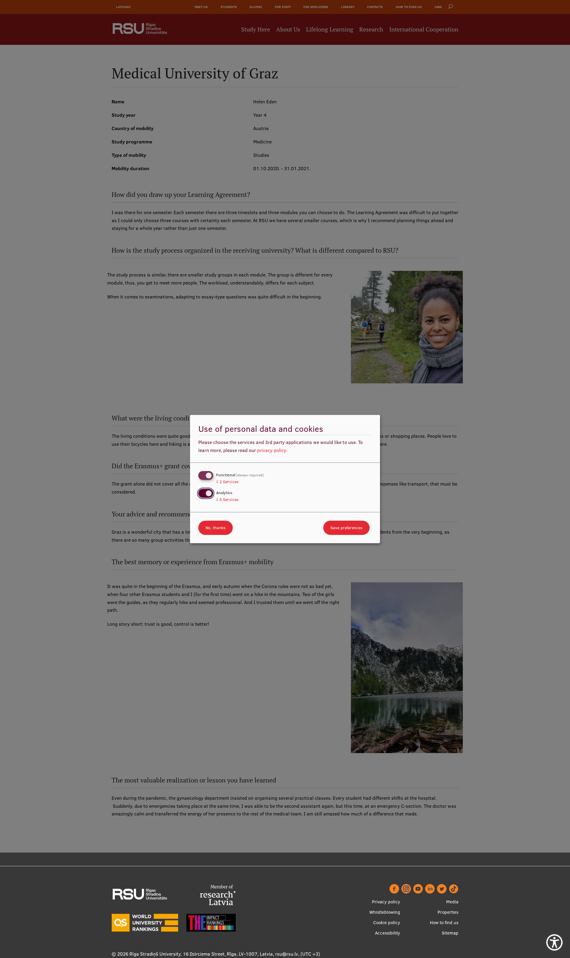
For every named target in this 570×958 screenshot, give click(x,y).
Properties (448, 912)
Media (452, 902)
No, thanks (215, 528)
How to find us (444, 922)
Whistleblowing (384, 912)
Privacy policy (386, 902)
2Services (227, 482)
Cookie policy (386, 922)
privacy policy (271, 450)
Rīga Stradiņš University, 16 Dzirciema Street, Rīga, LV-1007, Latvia (201, 954)
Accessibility (387, 933)
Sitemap (450, 933)
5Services (227, 499)
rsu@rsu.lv (286, 954)
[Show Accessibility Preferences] (554, 942)
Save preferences (346, 528)
